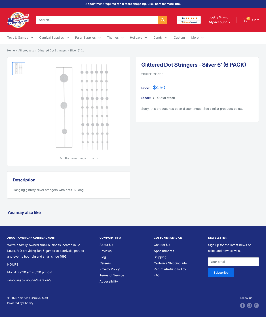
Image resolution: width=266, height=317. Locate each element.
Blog (103, 257)
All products (26, 50)
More (197, 37)
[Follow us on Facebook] (242, 305)
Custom (179, 37)
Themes (113, 37)
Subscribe (221, 272)
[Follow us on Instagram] (249, 305)
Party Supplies (86, 37)
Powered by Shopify (20, 303)
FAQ (157, 275)
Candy (158, 37)
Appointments (164, 251)
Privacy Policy (110, 269)
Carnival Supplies (52, 37)
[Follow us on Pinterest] (256, 305)
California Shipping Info (170, 263)
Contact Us (162, 245)
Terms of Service (112, 275)
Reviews (106, 251)
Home (11, 50)
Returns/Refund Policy (170, 269)
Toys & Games (18, 37)
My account (218, 22)
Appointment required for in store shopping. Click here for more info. (133, 4)
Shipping (160, 257)
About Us (106, 245)
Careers (105, 263)
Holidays (136, 37)
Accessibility (109, 281)
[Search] (162, 20)
